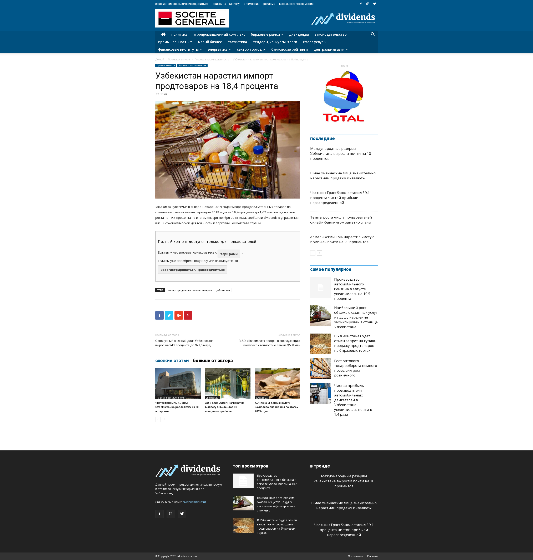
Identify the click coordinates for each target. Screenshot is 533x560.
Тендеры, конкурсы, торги (275, 42)
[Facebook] (361, 4)
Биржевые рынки (265, 34)
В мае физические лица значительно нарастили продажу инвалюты (343, 175)
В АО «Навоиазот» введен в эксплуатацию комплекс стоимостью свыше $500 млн (269, 343)
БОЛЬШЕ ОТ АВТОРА (213, 360)
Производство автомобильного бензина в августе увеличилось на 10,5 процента (352, 289)
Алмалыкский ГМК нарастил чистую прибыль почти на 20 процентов (342, 239)
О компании (251, 3)
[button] (373, 35)
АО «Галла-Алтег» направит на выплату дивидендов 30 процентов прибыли (224, 407)
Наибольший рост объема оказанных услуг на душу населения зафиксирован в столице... (276, 504)
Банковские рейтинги (289, 49)
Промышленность (173, 42)
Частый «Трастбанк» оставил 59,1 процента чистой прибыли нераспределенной (340, 197)
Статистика (237, 42)
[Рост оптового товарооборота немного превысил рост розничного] (320, 368)
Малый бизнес (210, 42)
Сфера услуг (313, 42)
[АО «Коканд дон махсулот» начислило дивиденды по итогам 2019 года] (277, 383)
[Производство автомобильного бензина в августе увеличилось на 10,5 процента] (320, 287)
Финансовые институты (178, 49)
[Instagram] (368, 4)
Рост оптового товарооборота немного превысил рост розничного (355, 368)
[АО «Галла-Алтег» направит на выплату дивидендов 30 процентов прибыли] (227, 383)
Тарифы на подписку (225, 3)
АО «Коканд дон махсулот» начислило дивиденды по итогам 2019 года (277, 407)
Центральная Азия (329, 49)
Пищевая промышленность (212, 59)
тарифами (229, 254)
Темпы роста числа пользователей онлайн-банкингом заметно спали (341, 220)
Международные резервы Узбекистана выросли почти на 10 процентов (340, 153)
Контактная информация (296, 3)
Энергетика (218, 49)
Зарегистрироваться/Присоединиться (181, 3)
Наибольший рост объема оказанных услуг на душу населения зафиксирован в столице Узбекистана (356, 317)
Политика (179, 34)
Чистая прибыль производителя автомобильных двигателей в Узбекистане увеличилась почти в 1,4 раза (353, 400)
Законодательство (331, 34)
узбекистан (223, 290)
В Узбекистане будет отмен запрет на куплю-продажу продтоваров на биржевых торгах (355, 343)
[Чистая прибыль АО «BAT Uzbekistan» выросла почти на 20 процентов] (178, 383)
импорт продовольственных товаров (190, 290)
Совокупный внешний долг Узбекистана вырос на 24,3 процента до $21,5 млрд (184, 343)
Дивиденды (299, 34)
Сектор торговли (251, 49)
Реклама (269, 3)
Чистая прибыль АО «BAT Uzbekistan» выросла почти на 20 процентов (176, 407)
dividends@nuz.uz (194, 502)
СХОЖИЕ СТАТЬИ (172, 360)
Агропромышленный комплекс (219, 34)
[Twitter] (374, 4)
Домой (159, 59)
